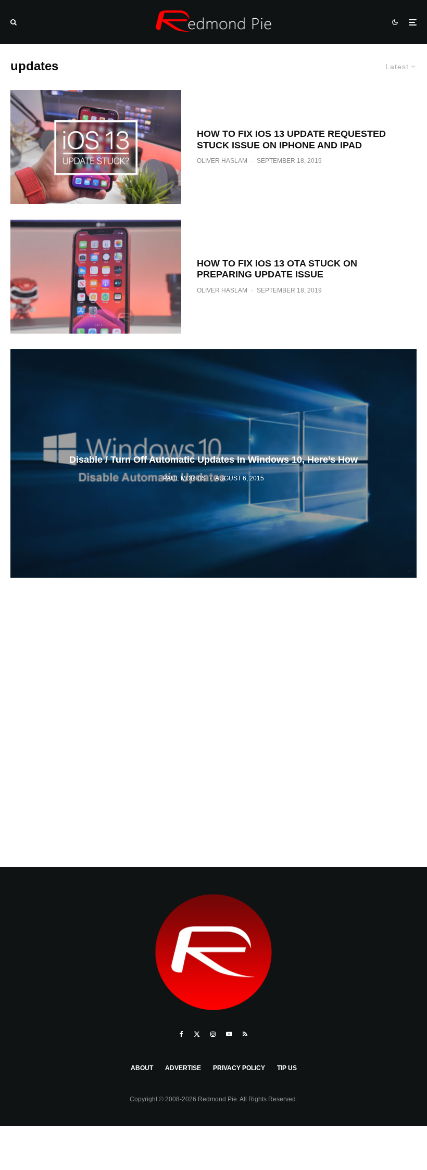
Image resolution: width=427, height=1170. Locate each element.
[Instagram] (213, 1034)
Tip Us (287, 1068)
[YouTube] (229, 1034)
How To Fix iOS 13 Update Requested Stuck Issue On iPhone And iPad (291, 139)
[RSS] (245, 1034)
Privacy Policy (239, 1068)
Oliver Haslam (222, 160)
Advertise (183, 1068)
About (142, 1068)
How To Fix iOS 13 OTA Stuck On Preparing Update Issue (277, 269)
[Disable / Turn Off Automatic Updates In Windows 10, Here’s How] (213, 463)
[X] (197, 1034)
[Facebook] (181, 1034)
